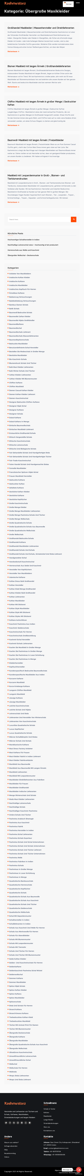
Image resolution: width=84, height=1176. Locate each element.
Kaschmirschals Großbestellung (22, 635)
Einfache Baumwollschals (19, 425)
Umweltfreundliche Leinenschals (22, 1056)
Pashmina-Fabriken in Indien (21, 861)
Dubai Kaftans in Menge (19, 421)
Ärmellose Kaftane (16, 293)
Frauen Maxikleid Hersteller (20, 476)
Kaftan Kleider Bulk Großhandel (22, 593)
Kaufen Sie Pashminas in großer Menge (25, 651)
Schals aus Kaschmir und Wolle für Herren (27, 927)
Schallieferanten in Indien (20, 924)
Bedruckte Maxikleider (18, 343)
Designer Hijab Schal (17, 406)
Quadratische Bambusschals (21, 881)
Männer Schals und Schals (20, 741)
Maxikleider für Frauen (18, 783)
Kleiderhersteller (16, 663)
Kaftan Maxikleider (17, 600)
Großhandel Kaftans (17, 542)
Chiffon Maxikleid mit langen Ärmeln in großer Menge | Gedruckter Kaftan (42, 103)
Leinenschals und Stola (19, 713)
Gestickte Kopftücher (18, 499)
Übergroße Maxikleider (18, 1040)
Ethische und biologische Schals (22, 449)
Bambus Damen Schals (18, 305)
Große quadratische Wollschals (22, 530)
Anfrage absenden (10, 1146)
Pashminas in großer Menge (21, 869)
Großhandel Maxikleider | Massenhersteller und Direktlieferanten (41, 27)
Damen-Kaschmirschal (18, 398)
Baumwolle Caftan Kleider (19, 316)
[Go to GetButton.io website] (78, 1173)
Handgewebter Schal (18, 558)
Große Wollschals (16, 534)
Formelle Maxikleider (17, 468)
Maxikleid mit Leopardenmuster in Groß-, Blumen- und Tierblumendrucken (36, 177)
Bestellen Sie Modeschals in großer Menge (27, 351)
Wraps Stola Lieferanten (19, 1075)
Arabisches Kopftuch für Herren (22, 289)
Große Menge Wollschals (19, 519)
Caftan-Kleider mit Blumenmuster (23, 378)
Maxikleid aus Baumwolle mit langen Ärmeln (27, 768)
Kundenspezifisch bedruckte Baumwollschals (28, 670)
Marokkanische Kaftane (19, 744)
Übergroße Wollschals (18, 1048)
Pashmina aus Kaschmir (19, 822)
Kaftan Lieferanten (17, 597)
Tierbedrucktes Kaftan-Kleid (21, 1017)
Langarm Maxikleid (17, 694)
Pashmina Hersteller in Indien (21, 830)
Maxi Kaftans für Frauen (19, 752)
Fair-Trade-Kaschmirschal (20, 460)
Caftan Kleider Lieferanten (20, 375)
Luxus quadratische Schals (20, 733)
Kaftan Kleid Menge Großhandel (22, 589)
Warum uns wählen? (11, 1142)
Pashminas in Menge (18, 877)
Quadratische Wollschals (19, 912)
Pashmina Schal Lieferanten (20, 834)
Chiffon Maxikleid (16, 386)
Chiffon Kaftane (15, 382)
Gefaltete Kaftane (16, 487)
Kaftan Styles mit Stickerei (20, 616)
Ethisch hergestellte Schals (20, 437)
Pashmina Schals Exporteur (20, 838)
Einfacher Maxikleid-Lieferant (21, 429)
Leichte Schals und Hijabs (20, 709)
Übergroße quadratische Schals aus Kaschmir (28, 1044)
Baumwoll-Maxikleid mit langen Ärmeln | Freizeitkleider (36, 140)
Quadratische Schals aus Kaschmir (23, 900)
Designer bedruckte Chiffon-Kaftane (24, 402)
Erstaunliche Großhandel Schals (22, 433)
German (69, 4)
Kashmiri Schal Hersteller (19, 639)
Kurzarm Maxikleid (16, 682)
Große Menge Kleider (17, 507)
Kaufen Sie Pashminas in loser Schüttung (26, 655)
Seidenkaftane (15, 966)
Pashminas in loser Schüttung (22, 873)
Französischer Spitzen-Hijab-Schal (23, 472)
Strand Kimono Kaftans (18, 1013)
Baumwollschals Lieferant (20, 332)
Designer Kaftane (16, 410)
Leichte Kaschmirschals (19, 706)
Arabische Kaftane (17, 281)
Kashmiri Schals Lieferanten (20, 643)
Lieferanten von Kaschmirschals (22, 721)
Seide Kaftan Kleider (17, 959)
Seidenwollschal (16, 974)
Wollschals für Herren (18, 1068)
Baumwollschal (15, 328)
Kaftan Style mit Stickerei (19, 612)
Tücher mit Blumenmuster (20, 1029)
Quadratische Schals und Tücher (23, 904)
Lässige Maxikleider (17, 702)
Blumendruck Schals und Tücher (22, 363)
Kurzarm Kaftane (16, 678)
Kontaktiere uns (49, 1131)
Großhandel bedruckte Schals (21, 538)
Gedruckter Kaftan (16, 484)
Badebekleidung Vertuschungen (22, 301)
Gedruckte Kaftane (17, 480)
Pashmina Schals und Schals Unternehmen (27, 846)
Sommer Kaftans (16, 978)
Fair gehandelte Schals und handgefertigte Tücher (30, 456)
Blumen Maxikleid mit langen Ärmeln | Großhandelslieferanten (39, 66)
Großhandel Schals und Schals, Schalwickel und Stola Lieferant (35, 554)
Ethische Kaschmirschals (19, 441)
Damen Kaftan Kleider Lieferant (22, 394)
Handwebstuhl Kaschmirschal (21, 561)
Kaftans (46, 1112)
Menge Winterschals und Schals (22, 795)
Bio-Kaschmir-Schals (18, 359)
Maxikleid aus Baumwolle (19, 764)
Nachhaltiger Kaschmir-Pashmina (23, 811)
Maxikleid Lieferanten (18, 772)
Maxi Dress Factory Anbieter (21, 748)
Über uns (47, 1127)
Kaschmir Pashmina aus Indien (22, 624)
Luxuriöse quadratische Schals (22, 725)
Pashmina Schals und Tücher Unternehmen (27, 853)
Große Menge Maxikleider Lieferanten (24, 511)
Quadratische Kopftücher (19, 888)
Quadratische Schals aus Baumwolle (24, 896)
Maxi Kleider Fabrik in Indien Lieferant (25, 756)
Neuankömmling (10, 1153)
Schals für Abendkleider (19, 935)
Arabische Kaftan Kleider (19, 277)
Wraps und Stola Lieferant (20, 1079)
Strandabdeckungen (51, 1123)
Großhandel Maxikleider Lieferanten (24, 546)
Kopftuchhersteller (17, 667)
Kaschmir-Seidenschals (19, 628)
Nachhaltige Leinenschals (20, 803)
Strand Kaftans (15, 1009)
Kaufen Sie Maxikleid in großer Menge (25, 647)
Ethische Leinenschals (18, 445)
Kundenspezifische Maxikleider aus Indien (27, 674)
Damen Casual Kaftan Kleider (21, 390)
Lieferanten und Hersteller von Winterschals (27, 717)
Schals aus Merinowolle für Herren (23, 931)
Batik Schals (14, 308)
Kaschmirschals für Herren (20, 632)
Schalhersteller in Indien (19, 920)
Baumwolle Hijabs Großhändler (22, 320)
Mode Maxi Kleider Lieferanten (21, 799)
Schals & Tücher (49, 1109)
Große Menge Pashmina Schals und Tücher (27, 515)
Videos (6, 1157)
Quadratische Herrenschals (20, 885)
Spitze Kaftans (15, 994)
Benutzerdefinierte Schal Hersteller (23, 347)
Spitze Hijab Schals (17, 986)
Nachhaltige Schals (17, 807)
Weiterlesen (13, 51)
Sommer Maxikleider (17, 982)
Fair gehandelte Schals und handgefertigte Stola (29, 452)
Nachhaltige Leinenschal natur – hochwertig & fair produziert (33, 245)
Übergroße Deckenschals (19, 1033)
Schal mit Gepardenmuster (20, 916)
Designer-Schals (16, 414)
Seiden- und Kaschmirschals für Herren (26, 962)
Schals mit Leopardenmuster (21, 943)
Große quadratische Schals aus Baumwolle (27, 526)
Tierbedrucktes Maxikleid (19, 1021)
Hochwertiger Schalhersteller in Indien (23, 239)
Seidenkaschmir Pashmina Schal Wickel (25, 970)
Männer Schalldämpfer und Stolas (23, 737)
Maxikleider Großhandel (19, 787)
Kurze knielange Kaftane (19, 686)
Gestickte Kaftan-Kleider (19, 491)
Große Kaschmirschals (18, 503)
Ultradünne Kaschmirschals (20, 1052)
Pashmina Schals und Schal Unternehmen (26, 842)
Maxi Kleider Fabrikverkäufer (21, 760)
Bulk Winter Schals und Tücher (22, 371)
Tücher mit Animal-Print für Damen (23, 1025)
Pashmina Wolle (15, 857)
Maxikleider (48, 1116)
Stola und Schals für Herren (20, 1005)
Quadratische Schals (17, 892)
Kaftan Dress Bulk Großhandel (21, 581)
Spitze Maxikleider (16, 998)
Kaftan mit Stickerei (17, 604)
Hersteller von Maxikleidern (20, 573)
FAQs (6, 1150)
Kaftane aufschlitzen (18, 620)
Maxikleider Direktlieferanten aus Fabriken (26, 779)
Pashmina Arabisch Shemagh (21, 818)
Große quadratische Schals (20, 523)
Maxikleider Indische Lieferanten (22, 791)
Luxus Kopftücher (16, 729)
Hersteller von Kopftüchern (20, 569)
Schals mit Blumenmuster (19, 939)
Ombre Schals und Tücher (20, 815)
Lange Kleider (48, 1120)
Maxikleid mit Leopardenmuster (22, 776)
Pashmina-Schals (16, 865)
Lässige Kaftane (16, 698)
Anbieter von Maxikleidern (20, 273)
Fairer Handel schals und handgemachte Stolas (29, 464)
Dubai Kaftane (15, 417)
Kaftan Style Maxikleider (19, 608)
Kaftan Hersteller (16, 585)
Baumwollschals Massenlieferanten (24, 336)
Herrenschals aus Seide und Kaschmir (25, 565)
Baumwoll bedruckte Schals (20, 312)
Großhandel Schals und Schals (22, 550)
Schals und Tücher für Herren (21, 951)
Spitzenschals (15, 1001)
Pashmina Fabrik (16, 826)
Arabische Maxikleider (18, 285)
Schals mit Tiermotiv (17, 947)
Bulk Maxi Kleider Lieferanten (21, 367)
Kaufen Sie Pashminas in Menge (22, 659)
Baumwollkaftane (16, 324)
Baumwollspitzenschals (19, 339)
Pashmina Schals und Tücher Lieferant (25, 850)
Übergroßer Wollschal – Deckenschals (23, 255)
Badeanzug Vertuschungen (20, 297)
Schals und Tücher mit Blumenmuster (24, 955)
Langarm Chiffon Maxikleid (20, 690)
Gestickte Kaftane (16, 495)
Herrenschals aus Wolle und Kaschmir (23, 250)
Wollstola (13, 1071)
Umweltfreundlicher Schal (20, 1060)
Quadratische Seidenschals (20, 908)
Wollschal (13, 1064)
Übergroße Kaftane (17, 1037)
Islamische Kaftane (17, 577)
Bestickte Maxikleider (18, 355)
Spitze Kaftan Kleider (18, 990)
